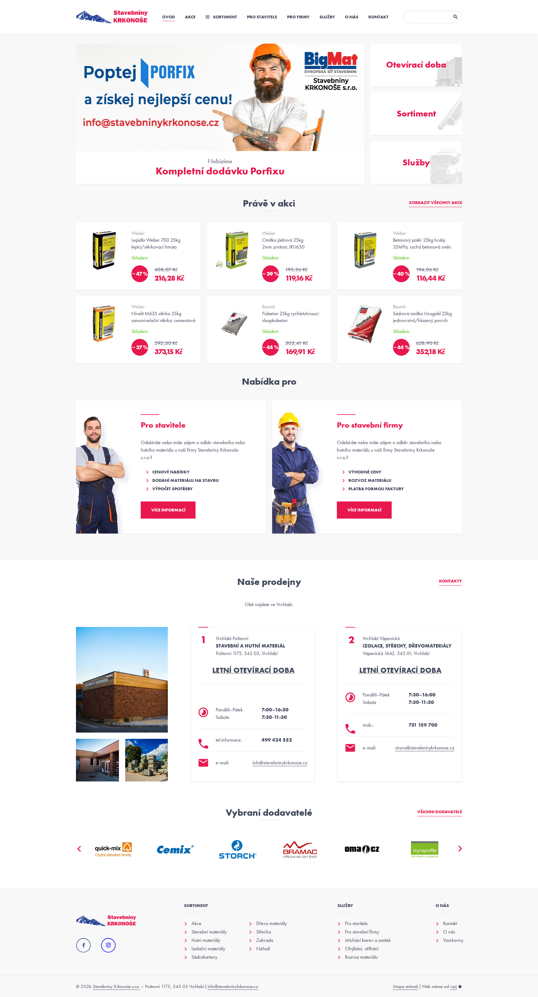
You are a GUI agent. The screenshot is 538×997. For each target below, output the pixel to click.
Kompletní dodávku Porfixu (220, 171)
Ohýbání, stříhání (361, 949)
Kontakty (450, 581)
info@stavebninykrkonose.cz (279, 762)
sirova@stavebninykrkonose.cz (424, 747)
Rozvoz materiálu (361, 957)
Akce (190, 17)
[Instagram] (108, 945)
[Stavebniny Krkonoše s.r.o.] (112, 16)
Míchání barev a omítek (368, 940)
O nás (351, 17)
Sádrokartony (204, 957)
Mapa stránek (405, 986)
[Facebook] (83, 945)
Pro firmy (298, 17)
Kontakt (378, 17)
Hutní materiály (205, 940)
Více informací (168, 510)
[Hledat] (455, 16)
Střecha (263, 932)
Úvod (168, 17)
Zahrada (264, 940)
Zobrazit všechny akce (435, 202)
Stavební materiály (209, 932)
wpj (453, 986)
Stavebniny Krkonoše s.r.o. (116, 986)
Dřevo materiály (271, 923)
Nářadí (263, 949)
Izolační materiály (208, 949)
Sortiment (224, 17)
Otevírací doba (416, 64)
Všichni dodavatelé (439, 811)
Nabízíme (220, 161)
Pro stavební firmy (362, 932)
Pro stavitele (262, 17)
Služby (327, 17)
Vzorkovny (453, 940)
